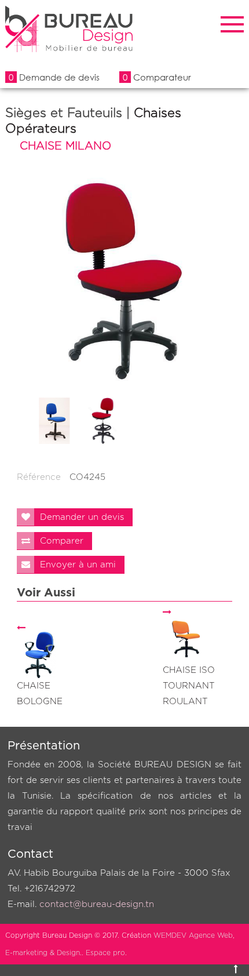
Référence (39, 477)
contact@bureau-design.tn (96, 904)
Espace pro (105, 952)
